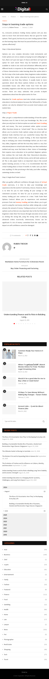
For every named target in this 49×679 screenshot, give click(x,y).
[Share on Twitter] (32, 235)
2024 (5, 518)
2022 (5, 525)
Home (4, 17)
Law (25, 619)
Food (25, 599)
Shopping (25, 649)
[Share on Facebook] (30, 235)
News (25, 629)
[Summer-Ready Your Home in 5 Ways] (9, 354)
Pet (25, 634)
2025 (5, 515)
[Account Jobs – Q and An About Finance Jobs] (9, 409)
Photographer (25, 639)
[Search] (47, 9)
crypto (25, 565)
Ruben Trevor (14, 27)
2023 (5, 521)
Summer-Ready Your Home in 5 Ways (30, 352)
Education (25, 569)
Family (25, 580)
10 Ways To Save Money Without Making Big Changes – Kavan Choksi (32, 393)
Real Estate (25, 644)
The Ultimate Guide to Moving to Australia (16, 451)
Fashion (25, 584)
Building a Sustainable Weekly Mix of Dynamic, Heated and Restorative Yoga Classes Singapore (21, 445)
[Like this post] (28, 235)
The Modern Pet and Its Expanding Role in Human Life (20, 456)
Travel (25, 659)
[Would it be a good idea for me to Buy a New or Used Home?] (9, 382)
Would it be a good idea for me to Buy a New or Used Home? (31, 379)
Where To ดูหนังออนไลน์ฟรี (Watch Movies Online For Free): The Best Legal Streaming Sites (31, 367)
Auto (25, 550)
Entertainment (25, 574)
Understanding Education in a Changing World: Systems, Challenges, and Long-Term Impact (21, 479)
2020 (5, 531)
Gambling (25, 605)
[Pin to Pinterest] (35, 235)
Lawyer (25, 624)
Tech (25, 654)
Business (25, 555)
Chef (25, 559)
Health (25, 609)
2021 (5, 528)
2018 (5, 535)
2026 (5, 487)
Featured (25, 589)
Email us (24, 2)
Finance (13, 17)
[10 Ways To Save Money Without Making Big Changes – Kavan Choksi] (9, 395)
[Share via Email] (37, 235)
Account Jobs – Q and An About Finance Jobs (30, 407)
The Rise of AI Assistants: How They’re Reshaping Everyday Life (23, 437)
